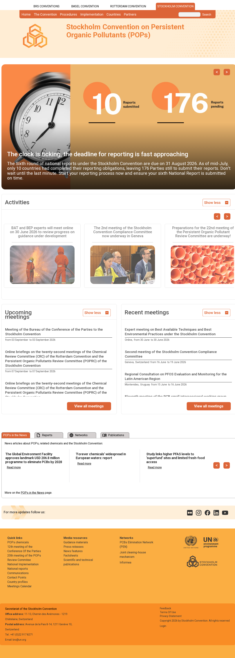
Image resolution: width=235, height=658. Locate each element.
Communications (18, 573)
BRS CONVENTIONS (46, 6)
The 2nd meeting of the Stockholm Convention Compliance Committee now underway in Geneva (122, 232)
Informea (125, 562)
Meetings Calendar (19, 586)
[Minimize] (216, 202)
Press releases (74, 546)
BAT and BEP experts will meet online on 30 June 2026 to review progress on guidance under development (42, 232)
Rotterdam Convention (128, 6)
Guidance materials (76, 542)
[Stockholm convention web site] (202, 561)
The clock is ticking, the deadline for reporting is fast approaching (97, 154)
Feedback (165, 608)
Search (206, 14)
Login (163, 625)
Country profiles (17, 582)
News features (73, 551)
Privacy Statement (171, 616)
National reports (17, 568)
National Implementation (23, 564)
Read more (14, 467)
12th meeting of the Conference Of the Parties (24, 549)
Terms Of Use (168, 612)
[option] (59, 334)
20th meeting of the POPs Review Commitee (24, 558)
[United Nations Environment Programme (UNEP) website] (211, 544)
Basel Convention (85, 6)
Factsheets (71, 555)
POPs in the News (32, 492)
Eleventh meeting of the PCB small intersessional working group (175, 396)
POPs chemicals (18, 542)
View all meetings (89, 406)
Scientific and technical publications (78, 562)
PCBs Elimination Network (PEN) (136, 544)
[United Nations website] (193, 544)
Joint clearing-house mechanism (133, 555)
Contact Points (16, 577)
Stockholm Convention (175, 6)
